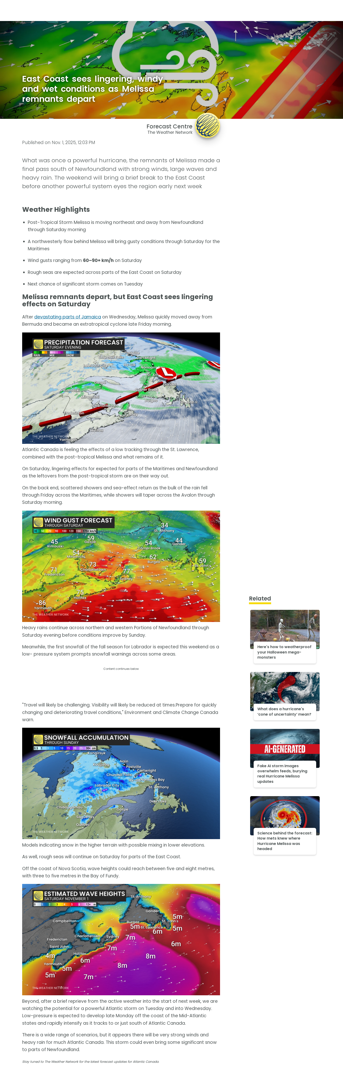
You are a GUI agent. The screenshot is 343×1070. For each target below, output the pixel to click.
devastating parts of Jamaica (67, 317)
